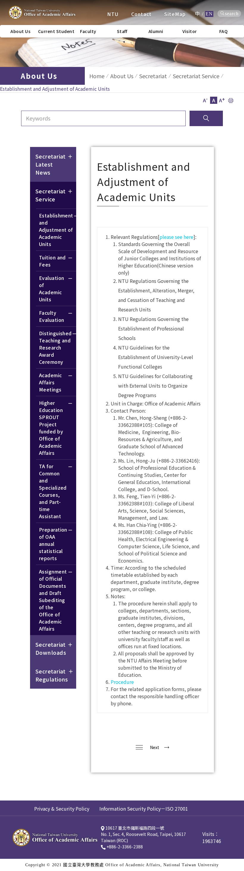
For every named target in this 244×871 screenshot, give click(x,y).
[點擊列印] (230, 100)
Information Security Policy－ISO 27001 (143, 808)
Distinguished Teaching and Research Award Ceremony (55, 347)
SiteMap (175, 14)
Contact (141, 14)
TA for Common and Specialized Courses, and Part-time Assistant (53, 491)
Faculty (88, 31)
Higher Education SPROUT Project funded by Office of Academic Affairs (51, 427)
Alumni (155, 31)
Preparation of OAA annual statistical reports (53, 544)
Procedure (122, 681)
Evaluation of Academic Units (51, 288)
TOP (235, 531)
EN (209, 13)
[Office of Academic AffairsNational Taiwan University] (41, 12)
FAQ (223, 31)
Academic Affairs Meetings (50, 382)
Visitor (189, 31)
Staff (122, 31)
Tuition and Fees (52, 261)
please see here (176, 236)
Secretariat (153, 76)
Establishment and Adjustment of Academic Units (56, 229)
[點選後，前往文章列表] (139, 747)
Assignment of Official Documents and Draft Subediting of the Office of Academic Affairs (53, 600)
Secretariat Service (196, 76)
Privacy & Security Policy (61, 808)
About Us (121, 76)
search (232, 13)
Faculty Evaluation (51, 316)
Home (96, 76)
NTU (112, 14)
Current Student (54, 31)
